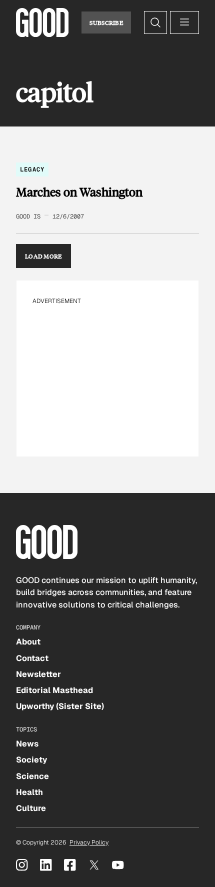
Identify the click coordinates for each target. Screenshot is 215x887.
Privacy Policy (89, 842)
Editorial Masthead (54, 690)
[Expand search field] (155, 22)
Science (32, 776)
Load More (43, 256)
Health (29, 792)
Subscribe (106, 22)
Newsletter (38, 674)
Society (31, 759)
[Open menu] (184, 22)
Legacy (32, 170)
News (27, 743)
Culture (31, 808)
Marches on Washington (79, 192)
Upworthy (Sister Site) (60, 706)
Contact (32, 658)
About (28, 641)
